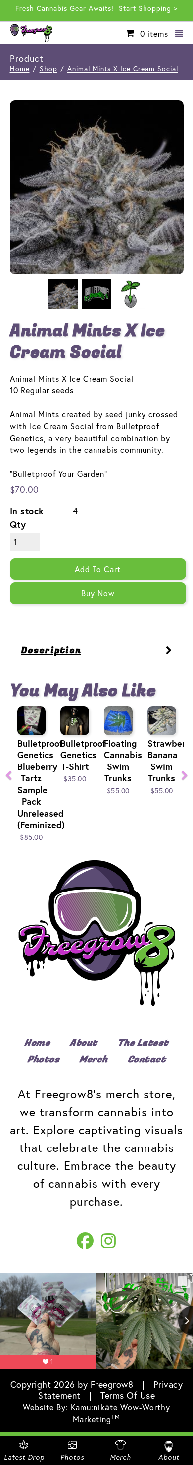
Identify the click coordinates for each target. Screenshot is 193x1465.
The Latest (143, 1043)
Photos (43, 1060)
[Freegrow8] (34, 33)
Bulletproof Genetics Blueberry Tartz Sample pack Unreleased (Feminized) (41, 784)
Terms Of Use (127, 1395)
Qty (18, 524)
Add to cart (98, 569)
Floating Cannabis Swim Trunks (123, 760)
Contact (147, 1060)
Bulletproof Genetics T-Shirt (83, 754)
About (83, 1043)
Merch (93, 1060)
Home (20, 68)
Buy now (98, 593)
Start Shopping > (148, 8)
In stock (27, 511)
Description (51, 650)
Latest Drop (24, 1457)
